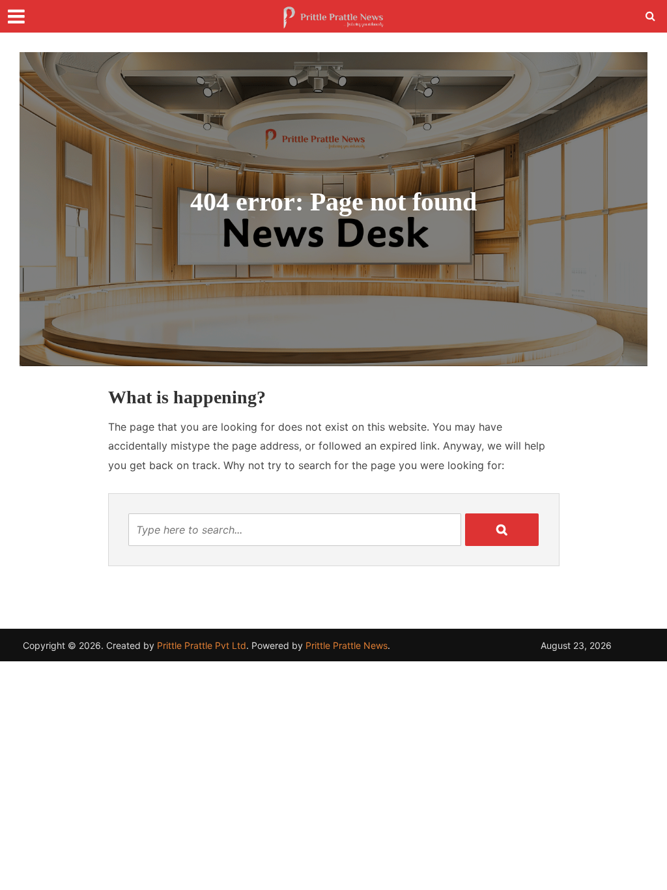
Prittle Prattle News (346, 645)
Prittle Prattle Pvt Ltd (201, 645)
